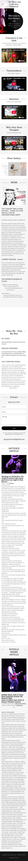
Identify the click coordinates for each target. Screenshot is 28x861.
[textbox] (14, 406)
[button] (3, 4)
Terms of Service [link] (16, 434)
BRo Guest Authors (20, 703)
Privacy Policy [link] (8, 434)
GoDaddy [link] (17, 857)
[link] (14, 4)
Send (14, 428)
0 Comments (19, 705)
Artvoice (11, 483)
